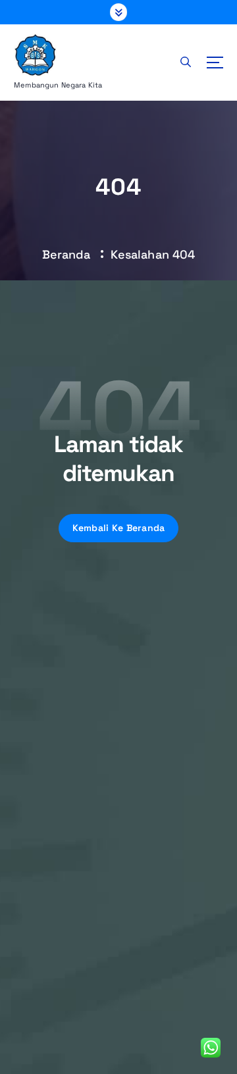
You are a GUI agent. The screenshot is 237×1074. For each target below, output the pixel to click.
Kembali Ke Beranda (118, 528)
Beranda (66, 254)
